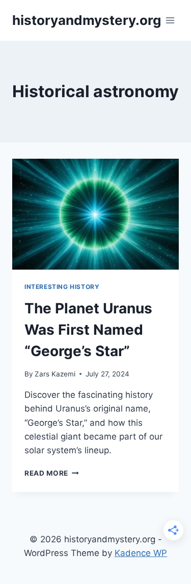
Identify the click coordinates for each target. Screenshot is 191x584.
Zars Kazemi (55, 374)
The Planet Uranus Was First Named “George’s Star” (88, 330)
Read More (51, 473)
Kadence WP (141, 553)
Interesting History (61, 286)
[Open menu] (170, 20)
